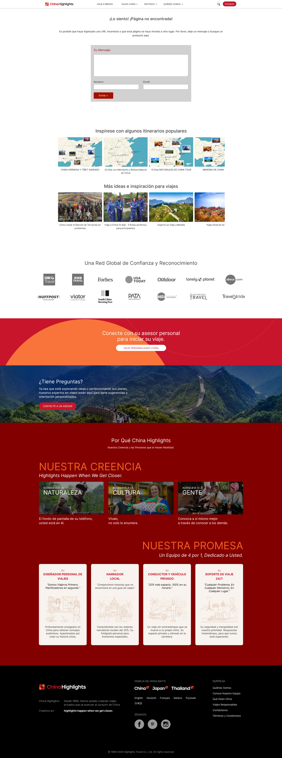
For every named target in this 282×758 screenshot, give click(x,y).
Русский (191, 698)
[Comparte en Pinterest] (152, 728)
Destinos (149, 4)
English (139, 698)
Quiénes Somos (172, 4)
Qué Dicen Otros (222, 699)
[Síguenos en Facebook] (139, 728)
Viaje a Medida (105, 4)
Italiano (178, 698)
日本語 (138, 703)
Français (165, 698)
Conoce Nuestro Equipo (226, 693)
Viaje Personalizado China (141, 348)
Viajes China (128, 4)
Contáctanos (220, 710)
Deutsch (151, 698)
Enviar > (103, 95)
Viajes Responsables (225, 704)
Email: (146, 81)
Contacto (229, 4)
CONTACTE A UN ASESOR (57, 406)
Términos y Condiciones (227, 715)
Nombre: (99, 81)
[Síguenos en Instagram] (166, 728)
